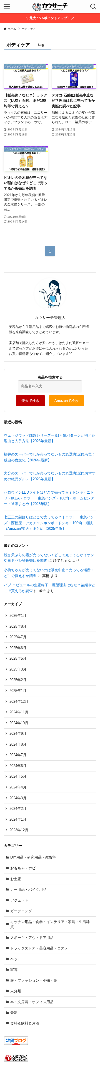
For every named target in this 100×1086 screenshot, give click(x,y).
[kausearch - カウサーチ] (49, 6)
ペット (15, 959)
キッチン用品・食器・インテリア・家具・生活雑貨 (50, 924)
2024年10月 (18, 723)
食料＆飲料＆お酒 (24, 1023)
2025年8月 (17, 626)
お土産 (15, 879)
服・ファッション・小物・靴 (33, 980)
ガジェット (19, 900)
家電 (14, 970)
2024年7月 (17, 755)
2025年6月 (17, 648)
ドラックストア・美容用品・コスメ (39, 948)
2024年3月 (17, 798)
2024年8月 (17, 744)
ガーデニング (21, 911)
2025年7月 (17, 637)
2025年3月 (17, 669)
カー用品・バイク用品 (28, 889)
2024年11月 (18, 712)
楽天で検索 (30, 401)
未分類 (15, 991)
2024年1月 (17, 819)
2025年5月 (17, 658)
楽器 (14, 1012)
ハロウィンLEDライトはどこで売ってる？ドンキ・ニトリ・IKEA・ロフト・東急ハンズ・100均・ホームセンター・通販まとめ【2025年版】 (49, 498)
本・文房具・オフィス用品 (32, 1002)
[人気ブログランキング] (16, 1061)
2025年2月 (17, 680)
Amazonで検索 (66, 401)
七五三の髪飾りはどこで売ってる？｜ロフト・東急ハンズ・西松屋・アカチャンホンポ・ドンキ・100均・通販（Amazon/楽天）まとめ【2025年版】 (49, 523)
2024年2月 (17, 809)
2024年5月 (17, 776)
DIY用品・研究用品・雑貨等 (33, 857)
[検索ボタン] (93, 6)
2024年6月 (17, 766)
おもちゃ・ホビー (24, 868)
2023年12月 (18, 830)
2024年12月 (18, 701)
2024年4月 (17, 787)
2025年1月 (17, 691)
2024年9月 (17, 733)
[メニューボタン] (6, 6)
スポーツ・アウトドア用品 (32, 938)
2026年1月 (17, 615)
